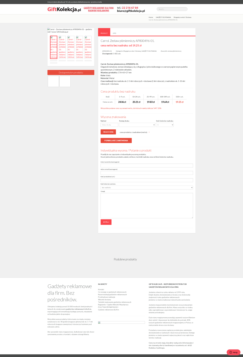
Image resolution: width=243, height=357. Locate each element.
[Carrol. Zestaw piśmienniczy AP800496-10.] (65, 81)
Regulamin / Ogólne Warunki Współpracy (113, 305)
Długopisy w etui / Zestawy (182, 17)
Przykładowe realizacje (106, 297)
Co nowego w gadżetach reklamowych (112, 292)
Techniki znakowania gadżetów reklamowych (114, 302)
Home (151, 17)
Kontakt (101, 289)
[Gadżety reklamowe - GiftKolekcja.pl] (96, 9)
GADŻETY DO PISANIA (163, 17)
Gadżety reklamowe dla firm (108, 310)
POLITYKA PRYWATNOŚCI (108, 307)
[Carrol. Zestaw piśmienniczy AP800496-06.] (53, 81)
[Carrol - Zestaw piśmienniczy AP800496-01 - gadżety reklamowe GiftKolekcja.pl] (62, 47)
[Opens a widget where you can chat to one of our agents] (233, 352)
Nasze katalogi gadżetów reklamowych (112, 295)
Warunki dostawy (104, 300)
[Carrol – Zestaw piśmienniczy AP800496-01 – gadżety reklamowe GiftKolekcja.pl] (53, 47)
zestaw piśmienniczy (174, 51)
